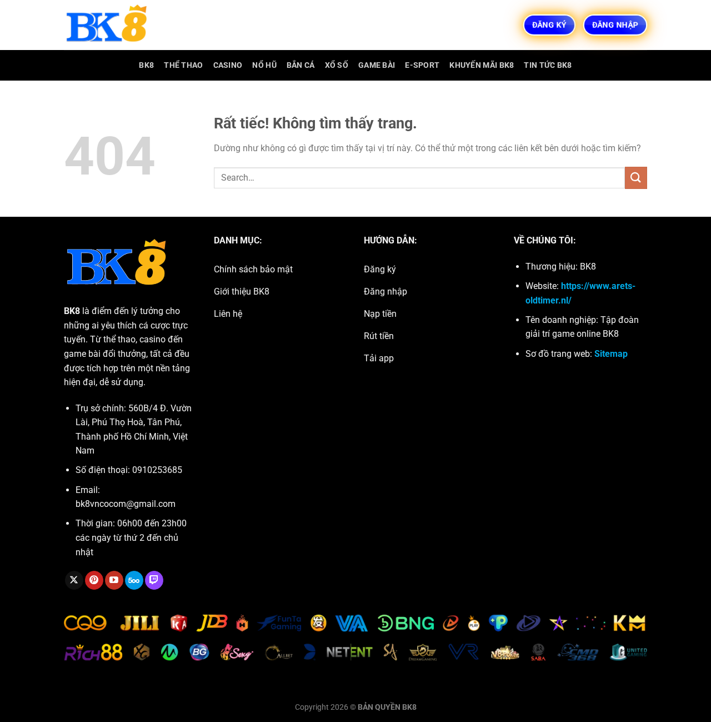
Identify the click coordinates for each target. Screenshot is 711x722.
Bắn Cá (301, 65)
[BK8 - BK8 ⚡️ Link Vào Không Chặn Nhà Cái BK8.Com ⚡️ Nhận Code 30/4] (119, 25)
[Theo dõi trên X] (74, 580)
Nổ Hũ (264, 65)
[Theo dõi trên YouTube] (114, 580)
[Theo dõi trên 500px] (134, 580)
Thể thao (183, 65)
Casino (228, 65)
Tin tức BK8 (548, 65)
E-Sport (422, 65)
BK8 (146, 65)
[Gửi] (636, 177)
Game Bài (376, 65)
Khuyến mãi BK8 (481, 65)
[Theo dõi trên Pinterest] (94, 580)
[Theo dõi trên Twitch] (154, 580)
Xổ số (336, 65)
